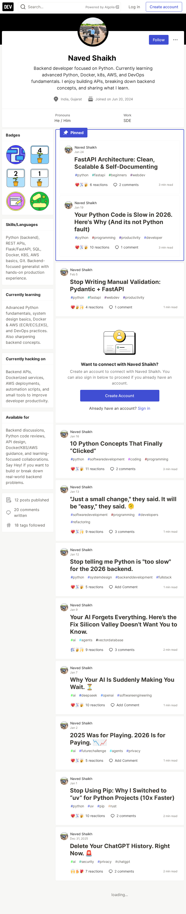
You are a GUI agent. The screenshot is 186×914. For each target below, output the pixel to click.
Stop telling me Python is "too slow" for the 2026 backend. (120, 565)
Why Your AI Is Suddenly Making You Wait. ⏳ (122, 683)
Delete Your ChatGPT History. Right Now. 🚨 (120, 849)
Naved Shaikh (86, 147)
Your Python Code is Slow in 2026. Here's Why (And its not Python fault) (123, 222)
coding (134, 459)
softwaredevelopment (106, 459)
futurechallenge (92, 751)
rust (112, 806)
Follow (159, 39)
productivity (129, 237)
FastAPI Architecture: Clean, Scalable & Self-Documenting (116, 163)
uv (91, 806)
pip (101, 806)
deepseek (88, 695)
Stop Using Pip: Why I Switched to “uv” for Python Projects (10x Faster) (122, 794)
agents (85, 640)
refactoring (80, 522)
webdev (137, 175)
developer (153, 237)
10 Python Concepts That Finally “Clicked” (116, 447)
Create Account (119, 395)
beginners (118, 175)
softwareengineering (134, 695)
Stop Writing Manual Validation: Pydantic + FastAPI (115, 285)
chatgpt (122, 861)
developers (148, 515)
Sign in (144, 408)
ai (73, 640)
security (86, 861)
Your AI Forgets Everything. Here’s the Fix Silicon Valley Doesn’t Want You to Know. (123, 624)
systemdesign (100, 577)
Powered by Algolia (100, 7)
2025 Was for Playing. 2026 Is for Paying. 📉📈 (117, 739)
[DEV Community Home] (8, 7)
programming (104, 237)
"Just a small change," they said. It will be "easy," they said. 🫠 (123, 503)
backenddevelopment (134, 577)
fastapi (98, 175)
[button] (16, 154)
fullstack (164, 577)
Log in (134, 6)
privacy (133, 751)
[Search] (23, 6)
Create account (164, 6)
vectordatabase (109, 640)
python (81, 175)
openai (107, 695)
